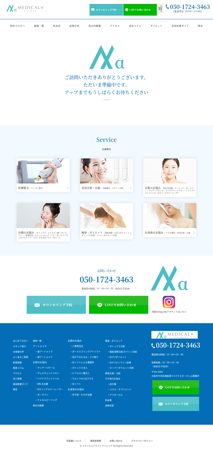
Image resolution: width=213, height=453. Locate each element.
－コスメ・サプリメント (119, 389)
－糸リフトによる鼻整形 (82, 362)
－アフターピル (115, 394)
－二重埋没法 (76, 346)
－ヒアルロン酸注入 (80, 373)
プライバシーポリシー (142, 440)
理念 (200, 25)
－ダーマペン (41, 394)
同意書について (74, 440)
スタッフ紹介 (19, 346)
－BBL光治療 (41, 383)
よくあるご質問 (20, 357)
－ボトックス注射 (116, 346)
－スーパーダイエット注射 (120, 367)
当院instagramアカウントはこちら (168, 311)
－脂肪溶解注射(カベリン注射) (122, 351)
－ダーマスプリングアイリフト (85, 351)
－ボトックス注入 (78, 367)
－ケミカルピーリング (46, 400)
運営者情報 (95, 440)
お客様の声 (18, 351)
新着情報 (17, 362)
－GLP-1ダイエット (117, 357)
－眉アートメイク (44, 351)
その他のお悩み (112, 378)
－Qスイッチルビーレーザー (49, 389)
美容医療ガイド (180, 25)
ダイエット (156, 25)
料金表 (57, 25)
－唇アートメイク (44, 357)
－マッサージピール (45, 367)
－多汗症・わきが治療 (81, 394)
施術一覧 (39, 25)
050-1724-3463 (106, 279)
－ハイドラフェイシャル (47, 378)
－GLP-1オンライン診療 (119, 362)
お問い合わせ (116, 440)
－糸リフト (75, 383)
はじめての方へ (20, 340)
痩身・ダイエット (114, 340)
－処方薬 (111, 384)
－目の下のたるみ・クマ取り (84, 357)
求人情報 (17, 378)
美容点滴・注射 (112, 373)
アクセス (115, 25)
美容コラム (135, 25)
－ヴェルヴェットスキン (47, 373)
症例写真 (74, 25)
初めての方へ (17, 25)
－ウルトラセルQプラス (81, 378)
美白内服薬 (94, 25)
